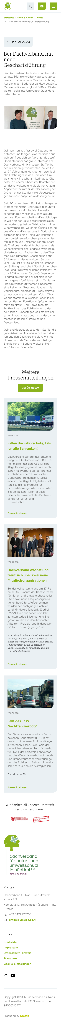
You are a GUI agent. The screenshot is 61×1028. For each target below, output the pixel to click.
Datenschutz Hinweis (17, 953)
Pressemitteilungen (17, 513)
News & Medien (25, 17)
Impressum (11, 947)
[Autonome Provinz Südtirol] (20, 819)
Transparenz (12, 958)
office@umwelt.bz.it (22, 919)
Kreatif (24, 1016)
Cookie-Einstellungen (17, 964)
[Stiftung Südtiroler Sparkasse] (41, 819)
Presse (39, 17)
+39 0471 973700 (20, 914)
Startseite (9, 17)
